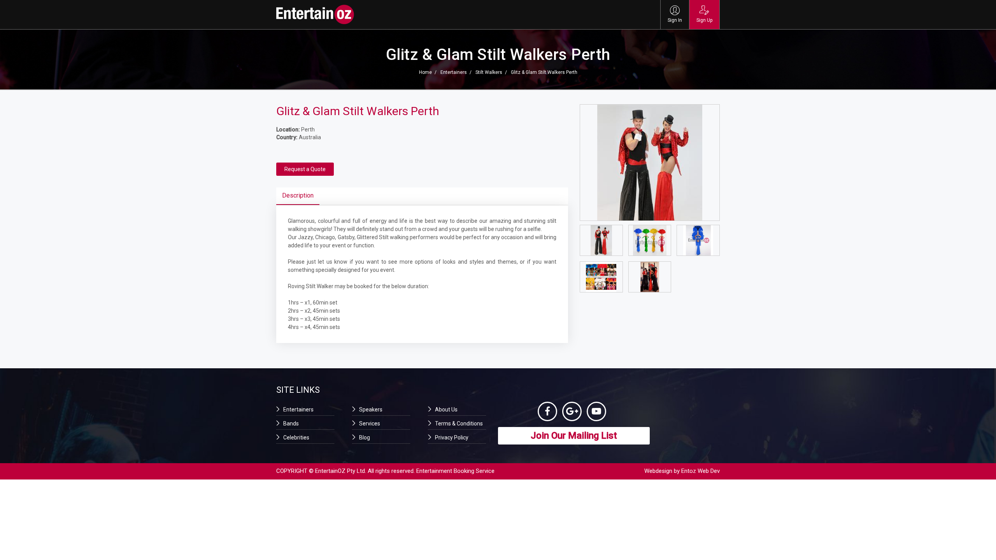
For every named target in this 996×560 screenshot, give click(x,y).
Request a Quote (305, 169)
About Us (446, 409)
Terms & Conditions (459, 423)
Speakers (370, 409)
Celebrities (296, 437)
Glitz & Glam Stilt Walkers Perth (544, 72)
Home (425, 72)
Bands (291, 423)
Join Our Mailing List (574, 435)
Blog (364, 437)
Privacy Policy (451, 437)
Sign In (675, 20)
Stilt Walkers (488, 72)
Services (369, 423)
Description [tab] (298, 195)
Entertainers (453, 72)
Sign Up (704, 20)
